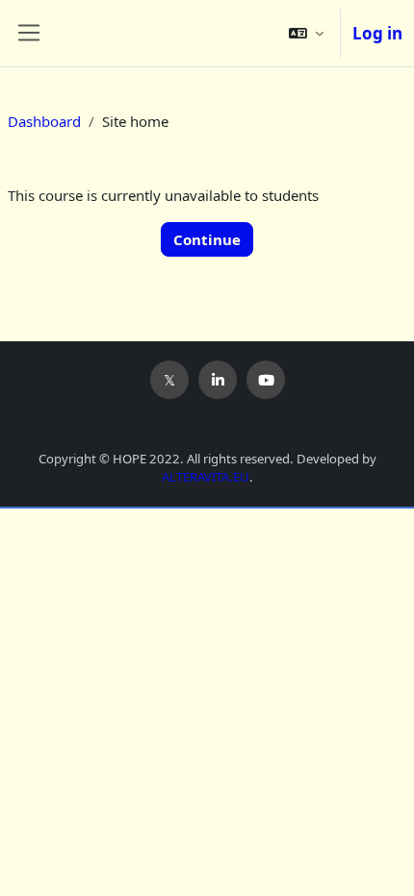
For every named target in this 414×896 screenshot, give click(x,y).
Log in (377, 33)
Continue (207, 239)
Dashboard (44, 121)
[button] (306, 33)
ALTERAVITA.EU (205, 476)
